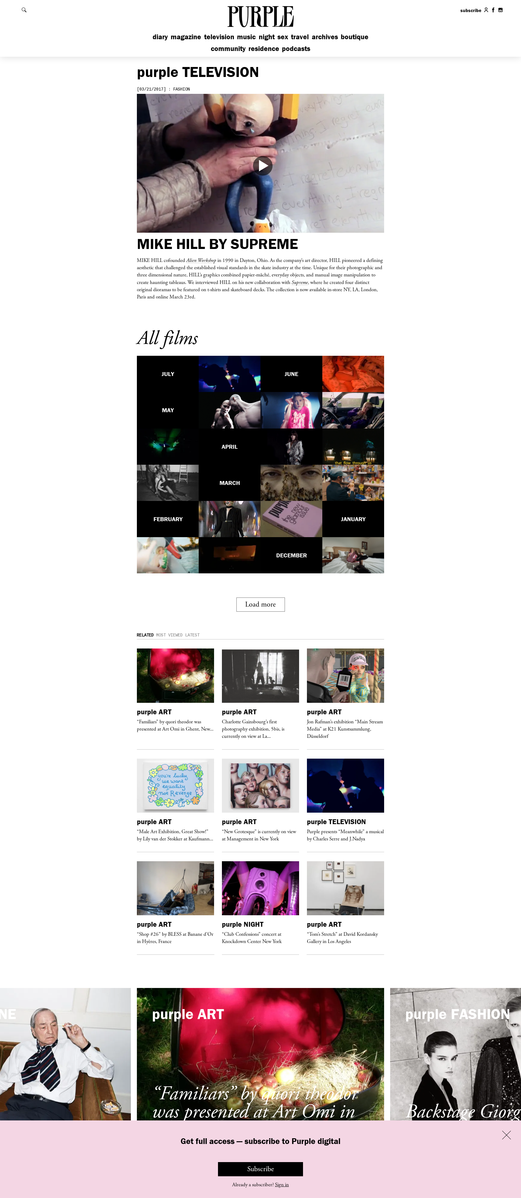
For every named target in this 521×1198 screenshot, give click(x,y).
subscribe (471, 10)
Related (145, 635)
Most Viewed (169, 635)
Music (246, 36)
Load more (260, 604)
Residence (263, 48)
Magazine (186, 36)
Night (267, 36)
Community (228, 48)
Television (219, 36)
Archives (325, 36)
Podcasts (296, 48)
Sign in (282, 1184)
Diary (160, 36)
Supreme (300, 282)
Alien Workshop (201, 260)
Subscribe (260, 1169)
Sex (282, 36)
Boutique (354, 36)
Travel (300, 36)
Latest (192, 635)
